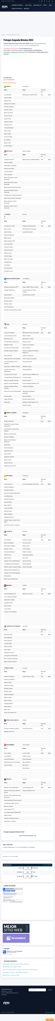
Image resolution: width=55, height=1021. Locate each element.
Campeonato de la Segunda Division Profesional (16, 45)
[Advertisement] (27, 21)
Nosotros (26, 8)
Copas (44, 5)
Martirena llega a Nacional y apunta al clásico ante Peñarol (16, 964)
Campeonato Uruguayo (17, 5)
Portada (3, 34)
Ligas (50, 5)
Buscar (50, 990)
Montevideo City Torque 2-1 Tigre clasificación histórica (15, 972)
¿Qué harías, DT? (37, 5)
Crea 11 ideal (28, 5)
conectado (17, 847)
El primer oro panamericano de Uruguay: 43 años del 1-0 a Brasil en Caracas (20, 969)
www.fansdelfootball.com (27, 835)
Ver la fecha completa (47, 864)
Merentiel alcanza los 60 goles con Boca (12, 966)
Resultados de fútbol (8, 856)
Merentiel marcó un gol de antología (11, 975)
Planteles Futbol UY (17, 8)
